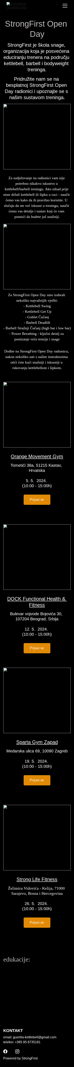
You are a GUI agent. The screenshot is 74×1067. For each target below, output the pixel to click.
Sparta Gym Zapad (37, 742)
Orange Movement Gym (37, 456)
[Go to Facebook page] (5, 1051)
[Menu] (64, 6)
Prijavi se (37, 499)
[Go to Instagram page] (17, 1051)
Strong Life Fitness (36, 879)
